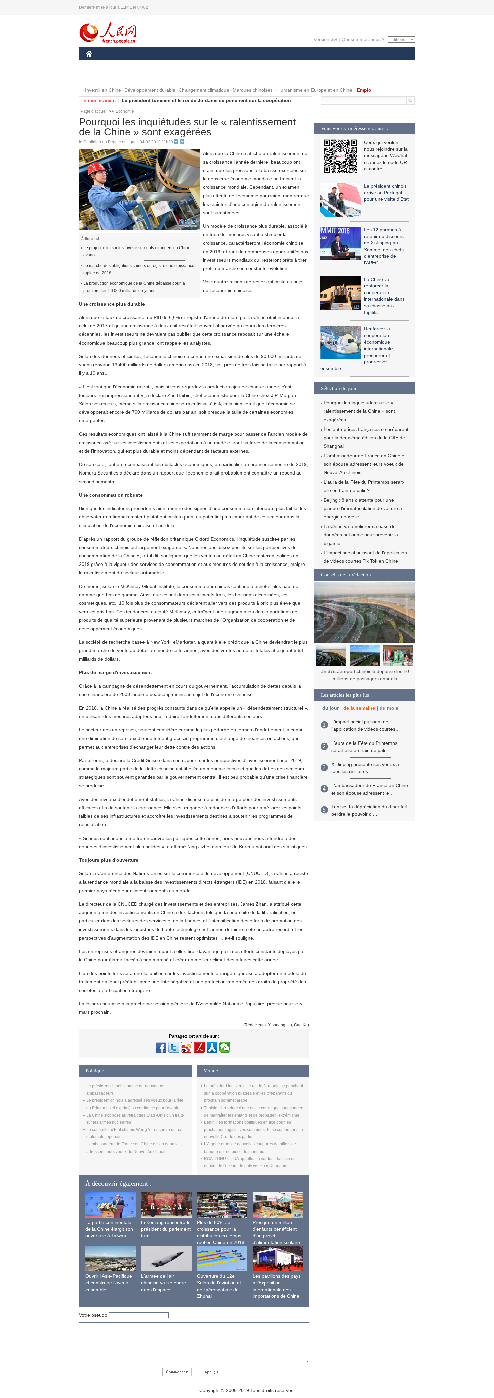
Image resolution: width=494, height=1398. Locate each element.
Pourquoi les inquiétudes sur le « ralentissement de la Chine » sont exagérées (359, 411)
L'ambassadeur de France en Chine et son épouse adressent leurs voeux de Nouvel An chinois (365, 464)
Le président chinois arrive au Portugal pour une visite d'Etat (386, 192)
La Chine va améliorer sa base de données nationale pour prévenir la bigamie (361, 535)
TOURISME (365, 63)
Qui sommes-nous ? (363, 39)
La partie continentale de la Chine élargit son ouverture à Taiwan (109, 1229)
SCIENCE (217, 63)
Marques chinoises (253, 90)
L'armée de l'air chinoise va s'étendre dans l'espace (163, 1282)
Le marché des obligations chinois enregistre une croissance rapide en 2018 (138, 269)
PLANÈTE (308, 63)
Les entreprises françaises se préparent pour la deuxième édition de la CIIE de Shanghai (366, 437)
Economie (125, 111)
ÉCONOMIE (127, 63)
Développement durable (149, 90)
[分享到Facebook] (161, 1047)
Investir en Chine (103, 90)
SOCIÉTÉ (278, 63)
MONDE (158, 63)
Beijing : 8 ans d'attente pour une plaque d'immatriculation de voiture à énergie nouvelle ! (363, 508)
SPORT (336, 63)
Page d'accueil (94, 111)
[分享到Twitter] (173, 1047)
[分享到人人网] (212, 1047)
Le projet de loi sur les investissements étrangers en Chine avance (136, 251)
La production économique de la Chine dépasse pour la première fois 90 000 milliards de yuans (134, 287)
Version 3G (325, 39)
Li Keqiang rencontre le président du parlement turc (166, 1229)
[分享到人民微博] (199, 1047)
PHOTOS (100, 77)
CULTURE (247, 63)
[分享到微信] (224, 1047)
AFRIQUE (187, 63)
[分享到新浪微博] (186, 1047)
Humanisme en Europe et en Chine (314, 90)
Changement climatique (204, 90)
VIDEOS (127, 77)
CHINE (97, 63)
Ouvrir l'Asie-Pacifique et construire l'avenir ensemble (108, 1282)
